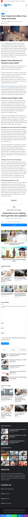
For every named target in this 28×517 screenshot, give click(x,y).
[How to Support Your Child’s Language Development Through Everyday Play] (21, 392)
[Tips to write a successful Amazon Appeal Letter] (5, 373)
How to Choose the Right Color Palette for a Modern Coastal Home (7, 398)
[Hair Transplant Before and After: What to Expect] (21, 272)
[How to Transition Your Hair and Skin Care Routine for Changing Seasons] (7, 272)
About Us (5, 512)
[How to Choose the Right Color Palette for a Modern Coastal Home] (7, 392)
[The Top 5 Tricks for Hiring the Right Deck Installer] (5, 378)
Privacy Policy (16, 512)
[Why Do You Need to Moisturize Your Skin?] (14, 463)
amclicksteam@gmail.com (9, 488)
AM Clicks (8, 493)
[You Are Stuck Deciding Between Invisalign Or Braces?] (5, 367)
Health (7, 11)
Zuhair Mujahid (6, 21)
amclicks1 (7, 498)
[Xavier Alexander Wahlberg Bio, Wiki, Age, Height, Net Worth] (5, 458)
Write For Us (10, 512)
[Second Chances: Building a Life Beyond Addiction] (7, 288)
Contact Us (22, 512)
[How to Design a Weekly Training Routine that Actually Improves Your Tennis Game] (5, 453)
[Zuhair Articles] (7, 5)
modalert (14, 200)
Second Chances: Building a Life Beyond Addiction (7, 293)
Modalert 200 (4, 86)
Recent (13, 349)
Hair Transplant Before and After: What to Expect (21, 278)
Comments (22, 349)
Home (3, 11)
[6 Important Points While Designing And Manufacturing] (5, 355)
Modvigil (12, 86)
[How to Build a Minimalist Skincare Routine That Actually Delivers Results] (21, 288)
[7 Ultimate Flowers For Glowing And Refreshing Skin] (23, 463)
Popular (4, 349)
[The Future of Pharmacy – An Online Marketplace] (5, 361)
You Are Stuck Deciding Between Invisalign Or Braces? (17, 366)
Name (2, 323)
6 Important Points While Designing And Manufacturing (18, 354)
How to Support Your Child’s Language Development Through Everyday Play (20, 399)
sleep (4, 156)
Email (2, 328)
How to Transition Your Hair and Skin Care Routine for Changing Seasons (6, 279)
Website (2, 333)
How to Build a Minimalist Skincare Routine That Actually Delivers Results (21, 294)
